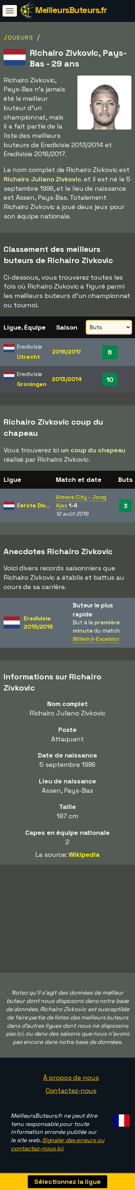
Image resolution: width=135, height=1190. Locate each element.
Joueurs (18, 37)
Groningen (31, 384)
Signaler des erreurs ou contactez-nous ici (57, 1144)
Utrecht (28, 357)
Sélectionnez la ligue (67, 1181)
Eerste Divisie (36, 505)
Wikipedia (84, 854)
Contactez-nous (71, 1090)
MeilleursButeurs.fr (71, 9)
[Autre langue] (120, 1118)
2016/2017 (66, 352)
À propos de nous (71, 1077)
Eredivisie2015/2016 (38, 622)
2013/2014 (67, 379)
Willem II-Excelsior (96, 639)
